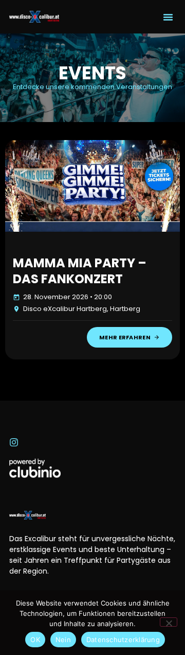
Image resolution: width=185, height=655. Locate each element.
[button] (168, 17)
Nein (63, 639)
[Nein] (168, 622)
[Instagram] (13, 442)
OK (35, 639)
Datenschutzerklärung (123, 639)
